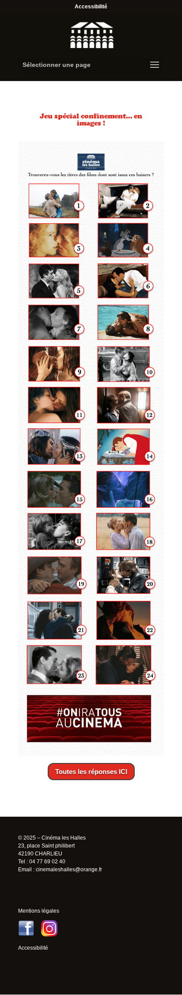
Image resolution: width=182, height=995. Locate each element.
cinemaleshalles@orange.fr (69, 869)
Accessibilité (91, 7)
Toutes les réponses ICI (91, 771)
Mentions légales (38, 911)
